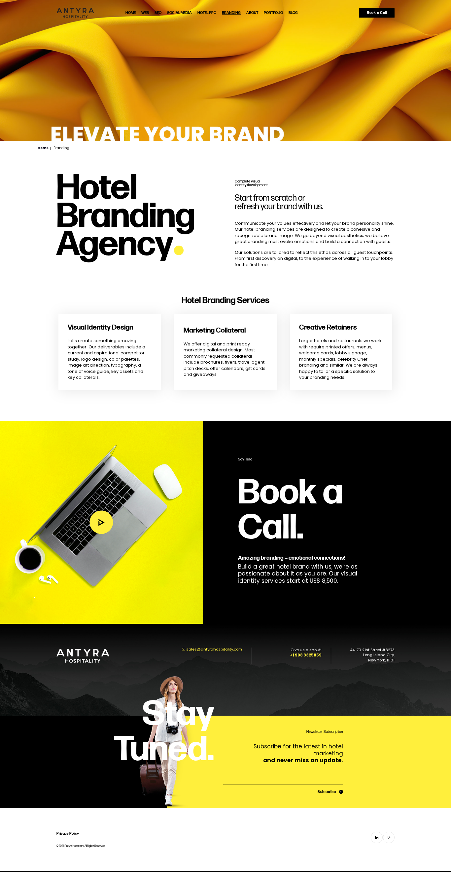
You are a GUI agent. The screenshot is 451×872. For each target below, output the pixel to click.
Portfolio (273, 13)
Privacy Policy (67, 833)
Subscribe (327, 792)
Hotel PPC (206, 13)
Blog (293, 13)
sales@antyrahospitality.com (214, 649)
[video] (101, 522)
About (252, 13)
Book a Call (377, 13)
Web (145, 13)
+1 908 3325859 (306, 655)
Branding (231, 13)
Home (130, 13)
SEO (158, 13)
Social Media (179, 13)
